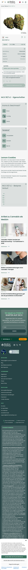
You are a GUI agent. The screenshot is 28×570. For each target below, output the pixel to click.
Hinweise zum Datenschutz (16, 568)
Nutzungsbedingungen (6, 390)
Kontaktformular (5, 412)
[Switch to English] (20, 2)
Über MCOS (4, 376)
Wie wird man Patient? (6, 378)
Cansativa (22, 59)
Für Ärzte (3, 406)
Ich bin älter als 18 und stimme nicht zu (14, 560)
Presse (2, 381)
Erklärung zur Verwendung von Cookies (6, 568)
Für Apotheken (4, 408)
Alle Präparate (4, 367)
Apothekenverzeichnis (6, 365)
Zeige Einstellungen (14, 564)
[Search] (5, 2)
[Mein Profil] (23, 2)
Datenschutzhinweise (6, 392)
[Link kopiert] (22, 37)
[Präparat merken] (25, 37)
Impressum (24, 567)
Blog (2, 362)
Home (2, 6)
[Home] (11, 2)
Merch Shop (4, 383)
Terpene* (6, 130)
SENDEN (14, 331)
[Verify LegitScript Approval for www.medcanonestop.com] (3, 352)
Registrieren (4, 374)
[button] (26, 540)
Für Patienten (4, 410)
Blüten (6, 6)
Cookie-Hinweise (5, 399)
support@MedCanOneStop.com (9, 415)
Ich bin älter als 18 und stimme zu (14, 557)
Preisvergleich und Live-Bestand (8, 360)
